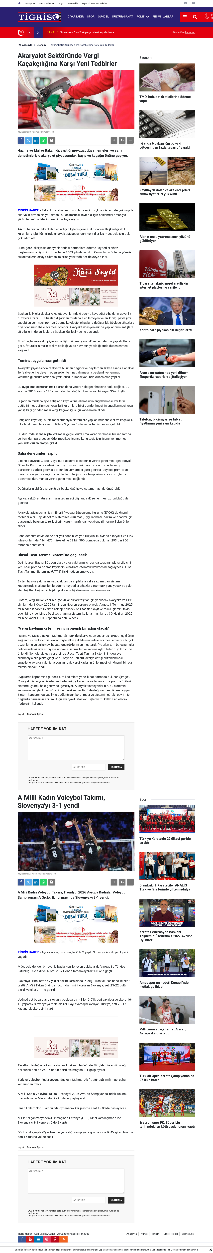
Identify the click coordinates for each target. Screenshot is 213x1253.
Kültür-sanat (122, 16)
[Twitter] (28, 140)
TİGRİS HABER (28, 210)
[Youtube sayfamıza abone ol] (30, 1239)
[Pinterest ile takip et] (55, 1239)
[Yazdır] (51, 140)
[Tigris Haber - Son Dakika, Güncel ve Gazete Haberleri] (39, 16)
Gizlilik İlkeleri (171, 1234)
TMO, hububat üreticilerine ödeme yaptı (83, 32)
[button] (114, 140)
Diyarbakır (76, 16)
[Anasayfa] (19, 3)
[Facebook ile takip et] (22, 1239)
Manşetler (30, 3)
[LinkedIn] (36, 140)
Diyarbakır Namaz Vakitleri (94, 3)
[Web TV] (185, 3)
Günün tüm (184, 32)
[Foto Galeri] (193, 3)
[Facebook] (21, 140)
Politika (142, 16)
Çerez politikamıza (180, 1250)
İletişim (155, 1234)
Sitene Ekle (73, 3)
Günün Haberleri (46, 3)
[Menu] (185, 17)
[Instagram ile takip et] (47, 1239)
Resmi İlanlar (162, 16)
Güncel (103, 16)
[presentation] (29, 32)
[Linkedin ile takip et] (38, 1239)
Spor (91, 16)
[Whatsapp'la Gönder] (43, 140)
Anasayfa (27, 45)
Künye (144, 1234)
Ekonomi (41, 45)
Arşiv (61, 3)
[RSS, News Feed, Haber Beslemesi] (63, 1239)
